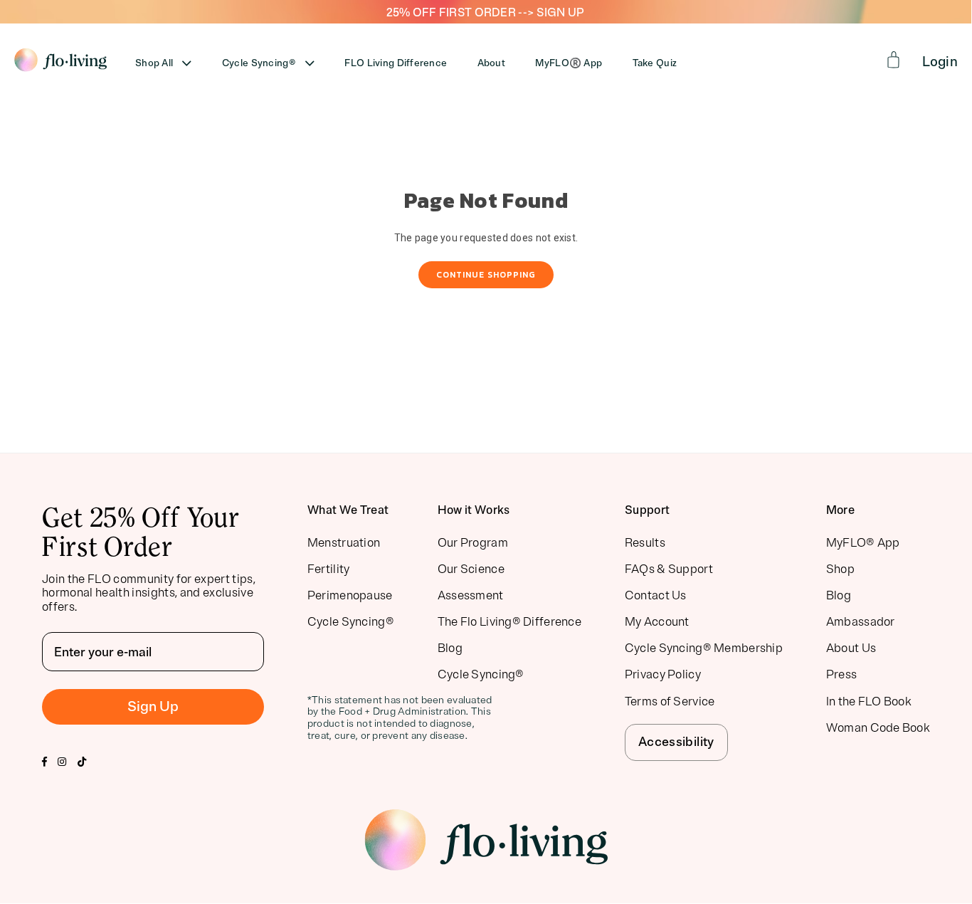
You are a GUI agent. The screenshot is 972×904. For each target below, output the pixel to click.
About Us (851, 648)
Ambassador (860, 621)
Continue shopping (486, 274)
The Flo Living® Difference (509, 621)
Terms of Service (669, 701)
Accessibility (676, 742)
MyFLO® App (863, 542)
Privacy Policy (663, 674)
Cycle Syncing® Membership (704, 648)
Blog (450, 648)
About (491, 63)
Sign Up (153, 706)
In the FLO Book (869, 701)
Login (940, 61)
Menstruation (343, 542)
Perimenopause (350, 595)
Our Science (471, 569)
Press (841, 674)
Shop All (154, 63)
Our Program (473, 542)
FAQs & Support (669, 569)
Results (645, 542)
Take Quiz (655, 63)
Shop (840, 569)
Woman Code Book (878, 727)
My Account (657, 621)
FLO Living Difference (395, 63)
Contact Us (656, 595)
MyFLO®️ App (568, 63)
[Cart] (893, 60)
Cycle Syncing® (259, 63)
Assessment (471, 595)
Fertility (328, 569)
